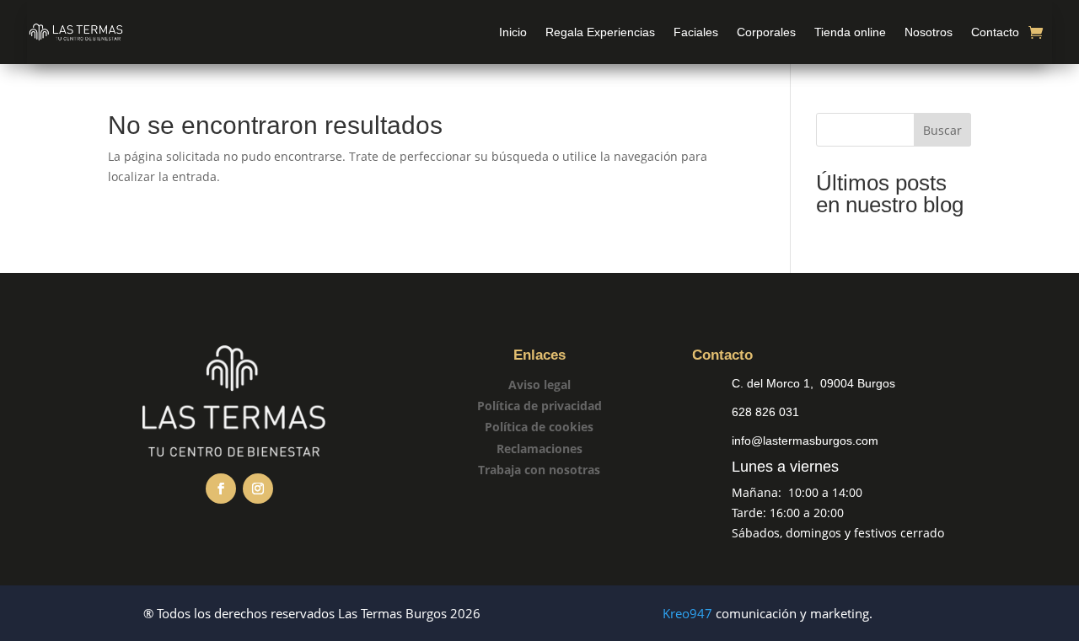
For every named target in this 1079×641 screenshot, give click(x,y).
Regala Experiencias (600, 32)
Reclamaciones (539, 449)
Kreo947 (687, 613)
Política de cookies (539, 427)
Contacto (995, 32)
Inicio (513, 32)
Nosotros (929, 32)
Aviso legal (539, 385)
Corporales (766, 32)
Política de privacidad (539, 406)
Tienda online (850, 32)
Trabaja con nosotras (539, 470)
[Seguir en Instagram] (258, 488)
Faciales (696, 32)
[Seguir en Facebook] (221, 488)
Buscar (942, 130)
